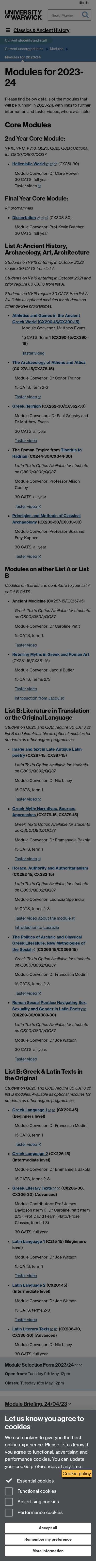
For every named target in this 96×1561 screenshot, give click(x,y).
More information (48, 1551)
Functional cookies (36, 1491)
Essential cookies (35, 1481)
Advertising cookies (37, 1502)
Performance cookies (39, 1513)
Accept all (48, 1528)
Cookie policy (77, 1473)
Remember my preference (48, 1539)
